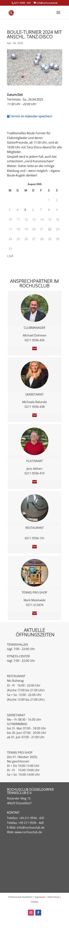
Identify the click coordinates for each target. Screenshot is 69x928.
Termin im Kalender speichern (31, 116)
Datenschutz (53, 897)
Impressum (40, 897)
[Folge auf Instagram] (31, 913)
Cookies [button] (34, 901)
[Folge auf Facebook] (38, 913)
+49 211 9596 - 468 (31, 823)
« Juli (10, 256)
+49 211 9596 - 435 (31, 818)
